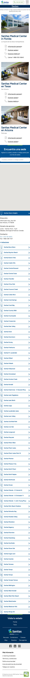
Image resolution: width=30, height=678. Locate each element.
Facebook (10, 646)
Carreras (22, 637)
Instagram (19, 646)
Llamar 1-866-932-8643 (16, 57)
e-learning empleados (8, 656)
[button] (8, 184)
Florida (15, 622)
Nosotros (14, 640)
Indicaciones (5, 242)
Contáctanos (14, 637)
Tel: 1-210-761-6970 (6, 237)
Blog (6, 640)
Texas (15, 624)
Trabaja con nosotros (8, 667)
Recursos (6, 637)
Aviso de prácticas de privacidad (12, 664)
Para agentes (23, 640)
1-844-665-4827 (19, 2)
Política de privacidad (8, 661)
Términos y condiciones (9, 658)
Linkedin (15, 646)
